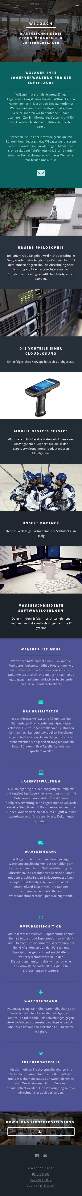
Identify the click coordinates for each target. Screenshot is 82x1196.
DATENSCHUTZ (41, 1179)
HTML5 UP (47, 1185)
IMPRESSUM (41, 1173)
